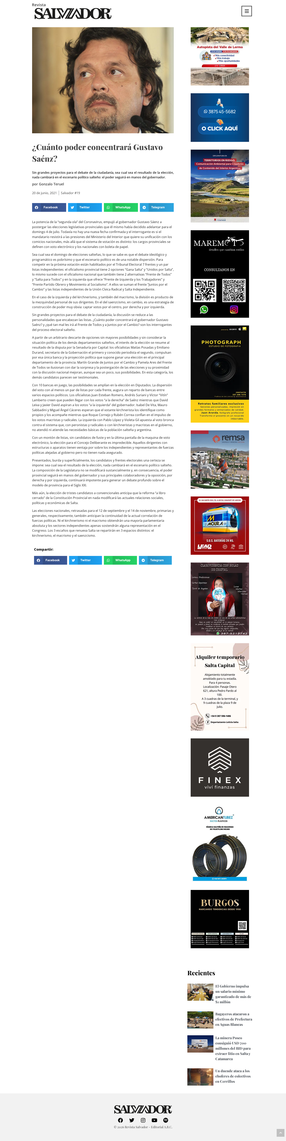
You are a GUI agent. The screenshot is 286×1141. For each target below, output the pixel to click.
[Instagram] (143, 1120)
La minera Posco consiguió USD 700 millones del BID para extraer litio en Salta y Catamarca (233, 1048)
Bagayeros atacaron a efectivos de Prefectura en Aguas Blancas (233, 1019)
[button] (49, 207)
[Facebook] (120, 1120)
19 (78, 193)
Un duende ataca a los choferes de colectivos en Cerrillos (233, 1076)
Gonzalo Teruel (51, 184)
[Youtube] (154, 1120)
